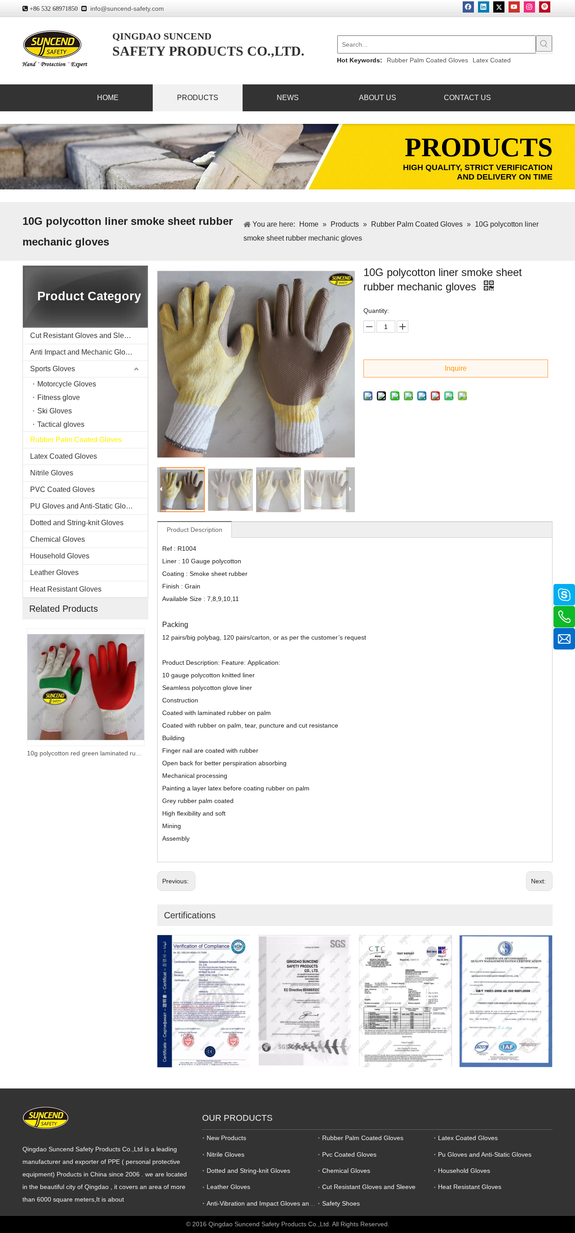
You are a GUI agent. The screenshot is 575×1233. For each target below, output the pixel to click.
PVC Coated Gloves (62, 489)
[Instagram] (529, 7)
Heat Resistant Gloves (66, 589)
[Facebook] (468, 7)
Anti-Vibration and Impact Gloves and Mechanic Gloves (285, 1203)
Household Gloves (59, 556)
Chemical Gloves (57, 539)
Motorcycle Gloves (66, 384)
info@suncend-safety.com (127, 8)
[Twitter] (498, 7)
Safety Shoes (341, 1203)
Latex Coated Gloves (63, 456)
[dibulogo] (45, 1117)
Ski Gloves (54, 411)
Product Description (194, 529)
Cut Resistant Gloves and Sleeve (83, 335)
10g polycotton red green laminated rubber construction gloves (85, 753)
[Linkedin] (483, 7)
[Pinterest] (544, 7)
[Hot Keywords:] (544, 43)
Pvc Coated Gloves (349, 1154)
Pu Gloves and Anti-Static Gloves (484, 1154)
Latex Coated (492, 60)
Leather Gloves (54, 572)
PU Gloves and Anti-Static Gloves (83, 506)
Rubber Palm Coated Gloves (427, 60)
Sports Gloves (52, 369)
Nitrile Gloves (51, 473)
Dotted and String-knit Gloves (77, 523)
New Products (226, 1137)
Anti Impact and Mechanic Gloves (83, 352)
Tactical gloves (60, 424)
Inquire (456, 368)
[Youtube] (514, 7)
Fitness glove (58, 397)
